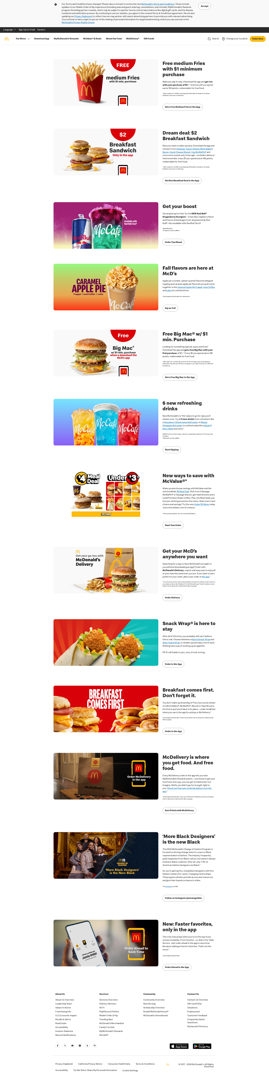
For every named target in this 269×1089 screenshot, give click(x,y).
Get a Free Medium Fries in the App (182, 107)
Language (8, 30)
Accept (204, 6)
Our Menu (21, 39)
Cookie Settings (130, 1071)
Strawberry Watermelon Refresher (181, 423)
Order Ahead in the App (177, 967)
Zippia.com (168, 886)
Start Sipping (172, 450)
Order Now (257, 39)
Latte (168, 291)
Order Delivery (172, 598)
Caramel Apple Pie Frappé (190, 287)
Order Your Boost (173, 242)
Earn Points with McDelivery (179, 811)
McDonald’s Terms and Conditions (157, 4)
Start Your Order (173, 525)
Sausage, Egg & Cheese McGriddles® (195, 149)
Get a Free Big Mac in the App (180, 377)
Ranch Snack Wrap (201, 640)
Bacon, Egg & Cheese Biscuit (177, 152)
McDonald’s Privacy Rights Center (78, 23)
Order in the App (173, 664)
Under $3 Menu (201, 505)
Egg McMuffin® (199, 152)
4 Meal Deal (183, 492)
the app (205, 577)
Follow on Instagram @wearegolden (183, 898)
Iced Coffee (209, 287)
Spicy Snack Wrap (171, 643)
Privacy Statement (83, 17)
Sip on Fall (170, 308)
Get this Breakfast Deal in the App (182, 181)
